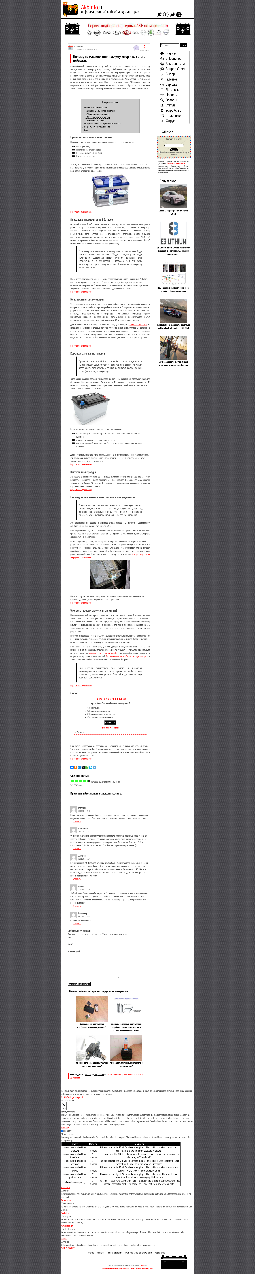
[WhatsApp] (86, 767)
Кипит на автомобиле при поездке (102, 714)
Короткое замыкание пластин (98, 117)
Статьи (170, 105)
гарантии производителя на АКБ (103, 653)
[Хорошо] (84, 781)
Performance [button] (66, 1200)
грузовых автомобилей (137, 324)
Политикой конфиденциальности (176, 163)
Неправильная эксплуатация (97, 114)
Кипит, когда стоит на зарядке (100, 711)
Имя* (70, 937)
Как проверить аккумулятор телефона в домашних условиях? (91, 1025)
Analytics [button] (65, 1213)
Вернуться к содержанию (81, 211)
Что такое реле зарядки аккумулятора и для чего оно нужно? (91, 1064)
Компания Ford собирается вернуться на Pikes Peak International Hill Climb (173, 326)
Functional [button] (65, 1187)
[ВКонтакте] (72, 767)
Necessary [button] (65, 1127)
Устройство (173, 110)
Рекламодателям (115, 1252)
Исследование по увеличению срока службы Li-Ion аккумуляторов (173, 289)
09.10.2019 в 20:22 (84, 916)
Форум (170, 120)
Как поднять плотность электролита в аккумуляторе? (126, 1064)
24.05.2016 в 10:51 (84, 832)
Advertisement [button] (67, 1225)
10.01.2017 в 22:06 (84, 859)
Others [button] (64, 1238)
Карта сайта (160, 1252)
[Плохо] (76, 781)
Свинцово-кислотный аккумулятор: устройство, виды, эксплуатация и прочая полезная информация (126, 1027)
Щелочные (173, 115)
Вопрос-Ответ (175, 68)
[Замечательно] (88, 781)
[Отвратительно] (72, 781)
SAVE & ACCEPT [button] (68, 1248)
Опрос (85, 130)
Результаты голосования (110, 727)
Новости (171, 94)
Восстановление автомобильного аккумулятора (126, 656)
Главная (171, 53)
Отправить (174, 150)
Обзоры (171, 99)
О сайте (91, 1252)
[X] (83, 767)
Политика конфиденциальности (138, 1252)
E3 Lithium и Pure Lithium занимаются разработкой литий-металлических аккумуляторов (173, 251)
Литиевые (172, 89)
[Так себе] (80, 781)
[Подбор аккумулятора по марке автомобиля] (127, 29)
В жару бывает (94, 707)
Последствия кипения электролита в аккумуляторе (101, 123)
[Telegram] (94, 767)
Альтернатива (175, 63)
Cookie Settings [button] (67, 1097)
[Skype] (90, 767)
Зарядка (171, 84)
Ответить (77, 821)
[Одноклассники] (75, 767)
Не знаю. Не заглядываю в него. (101, 717)
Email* (70, 944)
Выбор (170, 73)
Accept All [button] (79, 1097)
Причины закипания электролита (95, 107)
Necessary (67, 1130)
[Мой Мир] (79, 767)
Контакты (101, 1252)
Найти (183, 45)
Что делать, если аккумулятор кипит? (96, 126)
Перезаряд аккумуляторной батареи (100, 110)
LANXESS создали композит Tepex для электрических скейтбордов (173, 363)
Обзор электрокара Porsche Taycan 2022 (173, 212)
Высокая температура (95, 120)
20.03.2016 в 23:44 (84, 811)
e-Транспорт (174, 58)
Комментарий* (74, 951)
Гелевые (171, 79)
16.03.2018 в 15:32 (84, 889)
